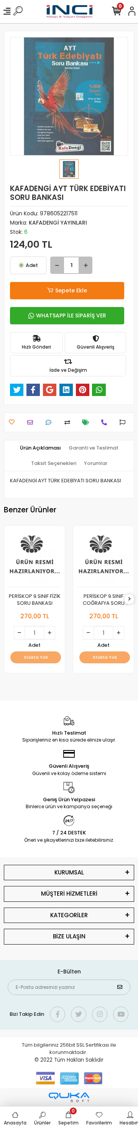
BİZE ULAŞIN (69, 936)
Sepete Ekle (71, 290)
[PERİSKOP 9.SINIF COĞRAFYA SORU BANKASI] (103, 558)
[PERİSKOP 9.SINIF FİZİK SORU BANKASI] (34, 558)
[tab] (40, 448)
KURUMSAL (69, 872)
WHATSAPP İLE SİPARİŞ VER (71, 315)
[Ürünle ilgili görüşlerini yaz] (50, 422)
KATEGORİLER (69, 915)
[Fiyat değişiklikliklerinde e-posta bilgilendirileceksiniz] (87, 422)
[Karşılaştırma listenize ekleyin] (69, 422)
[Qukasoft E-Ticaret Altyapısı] (69, 1097)
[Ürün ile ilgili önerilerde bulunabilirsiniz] (124, 422)
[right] (129, 599)
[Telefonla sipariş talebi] (106, 422)
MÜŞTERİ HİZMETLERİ (69, 893)
